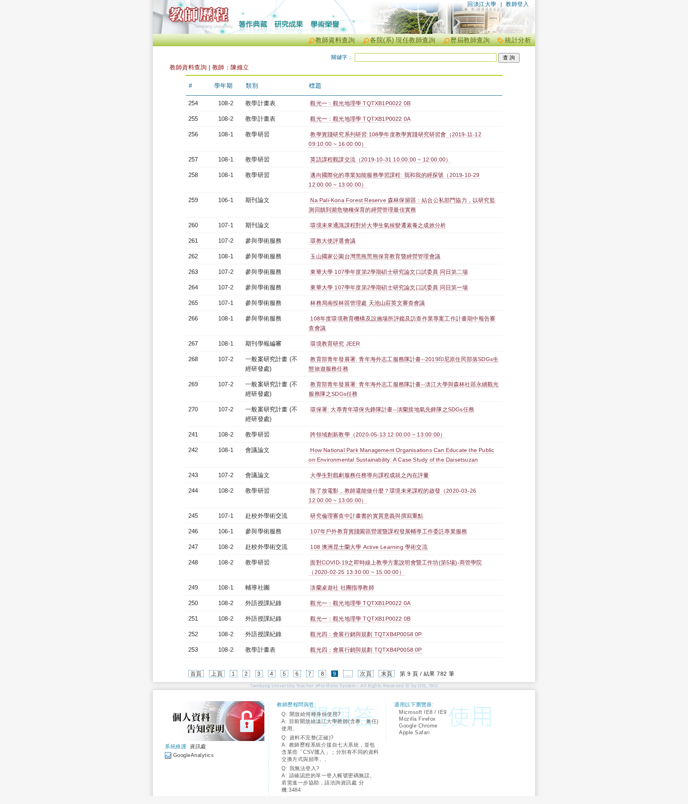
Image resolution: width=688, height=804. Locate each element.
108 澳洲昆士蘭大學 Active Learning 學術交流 (368, 547)
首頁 (196, 673)
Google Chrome (418, 726)
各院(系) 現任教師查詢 (402, 40)
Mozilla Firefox (417, 719)
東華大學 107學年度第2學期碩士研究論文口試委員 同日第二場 (389, 272)
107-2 (225, 240)
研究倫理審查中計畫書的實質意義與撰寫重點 (366, 516)
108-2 (225, 103)
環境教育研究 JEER (335, 343)
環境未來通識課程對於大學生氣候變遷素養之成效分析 (378, 225)
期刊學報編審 (263, 343)
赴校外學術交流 (266, 515)
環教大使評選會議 (333, 241)
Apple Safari (414, 732)
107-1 (225, 225)
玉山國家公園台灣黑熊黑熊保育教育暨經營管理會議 (375, 256)
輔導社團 (257, 587)
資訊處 (198, 746)
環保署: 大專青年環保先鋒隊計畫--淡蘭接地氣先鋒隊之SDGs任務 (392, 409)
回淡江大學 (481, 4)
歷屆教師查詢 (470, 40)
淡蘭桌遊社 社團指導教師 (342, 587)
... (348, 673)
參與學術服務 (263, 240)
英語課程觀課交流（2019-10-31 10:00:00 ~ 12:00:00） (380, 159)
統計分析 (518, 40)
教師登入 (517, 4)
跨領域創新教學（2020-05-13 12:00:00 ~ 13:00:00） (378, 434)
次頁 (365, 673)
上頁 (217, 673)
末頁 (387, 673)
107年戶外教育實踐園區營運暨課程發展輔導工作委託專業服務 (388, 531)
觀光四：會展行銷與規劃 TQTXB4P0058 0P (366, 634)
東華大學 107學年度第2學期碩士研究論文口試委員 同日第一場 (389, 287)
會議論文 (257, 449)
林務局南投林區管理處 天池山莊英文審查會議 (367, 303)
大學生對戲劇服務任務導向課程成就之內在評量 (369, 475)
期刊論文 (257, 200)
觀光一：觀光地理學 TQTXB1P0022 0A (360, 119)
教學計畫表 (260, 103)
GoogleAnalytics (193, 755)
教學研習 (257, 134)
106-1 (225, 200)
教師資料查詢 (335, 40)
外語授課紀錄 (263, 603)
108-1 (225, 134)
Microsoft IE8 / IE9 (423, 712)
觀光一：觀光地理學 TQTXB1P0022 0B (360, 103)
